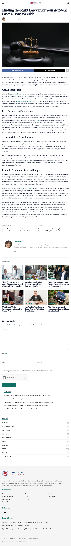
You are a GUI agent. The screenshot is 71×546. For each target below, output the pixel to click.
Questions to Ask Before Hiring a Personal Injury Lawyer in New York (33, 284)
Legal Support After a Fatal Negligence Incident (17, 399)
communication (27, 188)
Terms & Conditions (34, 538)
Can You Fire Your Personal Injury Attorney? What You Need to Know (34, 309)
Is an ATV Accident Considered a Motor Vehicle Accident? (20, 409)
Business (5, 423)
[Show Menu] (3, 3)
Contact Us (12, 538)
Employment (6, 430)
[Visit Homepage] (35, 3)
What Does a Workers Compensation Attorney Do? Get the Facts (12, 309)
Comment (5, 329)
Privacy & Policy (22, 538)
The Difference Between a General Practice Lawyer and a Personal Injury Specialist (12, 284)
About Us (4, 538)
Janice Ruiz (11, 19)
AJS (30, 541)
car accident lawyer (18, 94)
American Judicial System (12, 541)
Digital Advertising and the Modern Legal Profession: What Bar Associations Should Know (30, 402)
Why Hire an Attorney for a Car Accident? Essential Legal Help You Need (58, 309)
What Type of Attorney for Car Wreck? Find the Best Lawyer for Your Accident (59, 284)
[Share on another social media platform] (67, 70)
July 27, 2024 (20, 19)
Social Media (6, 456)
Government (6, 438)
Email (4, 362)
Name (4, 354)
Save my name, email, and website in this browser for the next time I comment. (28, 371)
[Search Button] (68, 3)
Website (39, 362)
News (4, 449)
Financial (5, 434)
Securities (5, 452)
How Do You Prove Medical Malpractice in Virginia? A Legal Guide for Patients (26, 405)
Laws (4, 441)
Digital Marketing (8, 426)
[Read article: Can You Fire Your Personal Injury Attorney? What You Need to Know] (36, 297)
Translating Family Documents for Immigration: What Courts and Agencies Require (27, 395)
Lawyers (6, 278)
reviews (37, 120)
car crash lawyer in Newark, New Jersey (27, 101)
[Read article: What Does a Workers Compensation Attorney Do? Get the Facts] (12, 297)
